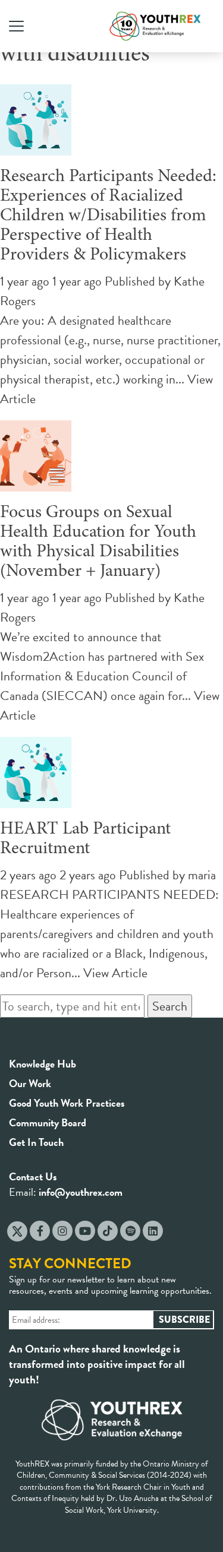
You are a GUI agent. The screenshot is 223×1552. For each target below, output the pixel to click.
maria (202, 875)
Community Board (47, 1122)
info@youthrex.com (81, 1192)
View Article (115, 973)
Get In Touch (36, 1142)
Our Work (30, 1083)
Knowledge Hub (42, 1064)
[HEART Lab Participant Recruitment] (35, 798)
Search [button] (169, 1006)
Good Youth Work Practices (67, 1103)
